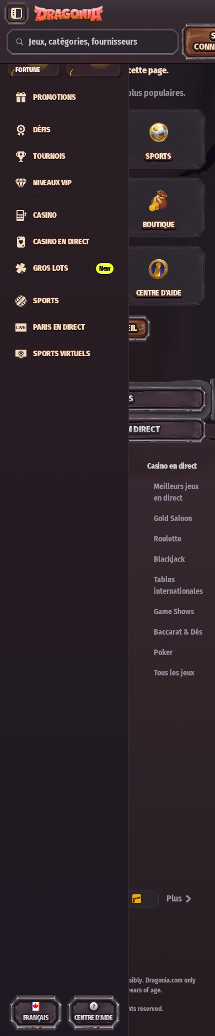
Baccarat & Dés (178, 632)
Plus (174, 898)
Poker (163, 652)
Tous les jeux (174, 673)
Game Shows (174, 611)
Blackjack (169, 559)
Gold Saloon (173, 518)
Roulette (167, 539)
